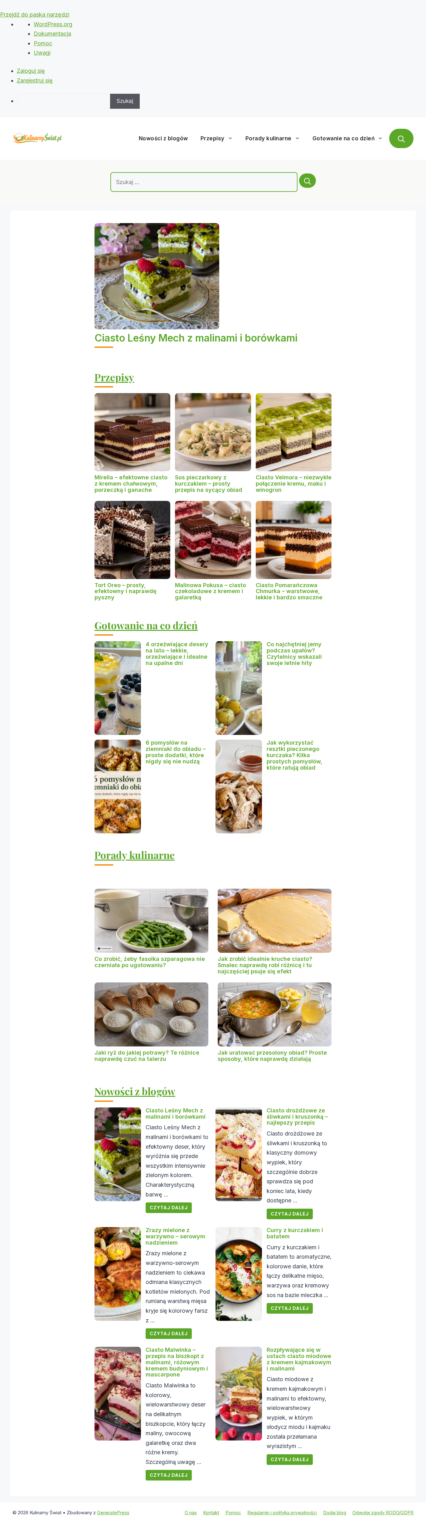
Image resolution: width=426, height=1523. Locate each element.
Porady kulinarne (268, 138)
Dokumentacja (52, 33)
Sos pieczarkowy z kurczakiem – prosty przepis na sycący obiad (208, 483)
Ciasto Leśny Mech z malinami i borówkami (196, 338)
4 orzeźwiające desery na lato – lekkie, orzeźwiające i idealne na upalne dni (177, 653)
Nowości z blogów (163, 138)
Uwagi (42, 52)
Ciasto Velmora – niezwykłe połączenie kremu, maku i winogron (294, 483)
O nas (191, 1513)
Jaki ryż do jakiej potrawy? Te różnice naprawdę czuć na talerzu (146, 1055)
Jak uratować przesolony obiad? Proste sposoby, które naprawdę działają (272, 1055)
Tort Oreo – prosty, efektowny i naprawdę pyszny (125, 591)
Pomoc (43, 43)
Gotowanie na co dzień (343, 138)
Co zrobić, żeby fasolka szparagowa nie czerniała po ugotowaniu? (149, 962)
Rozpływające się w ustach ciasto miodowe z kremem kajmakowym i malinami (299, 1358)
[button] (401, 138)
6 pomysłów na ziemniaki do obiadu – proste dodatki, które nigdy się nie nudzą (176, 751)
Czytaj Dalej (169, 1207)
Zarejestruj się (35, 80)
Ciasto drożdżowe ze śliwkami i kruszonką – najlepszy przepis (297, 1116)
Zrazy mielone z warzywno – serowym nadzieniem (175, 1236)
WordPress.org (53, 24)
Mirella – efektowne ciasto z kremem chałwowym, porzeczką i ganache (130, 483)
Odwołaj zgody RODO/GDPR (383, 1513)
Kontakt (211, 1513)
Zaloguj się (31, 70)
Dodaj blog (334, 1513)
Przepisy (213, 138)
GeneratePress (113, 1513)
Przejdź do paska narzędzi (34, 14)
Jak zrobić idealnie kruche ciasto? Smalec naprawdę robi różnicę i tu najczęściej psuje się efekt (265, 965)
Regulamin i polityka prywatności (282, 1513)
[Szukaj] (307, 180)
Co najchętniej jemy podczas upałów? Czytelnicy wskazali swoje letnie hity (294, 653)
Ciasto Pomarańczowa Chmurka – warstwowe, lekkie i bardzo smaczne (289, 591)
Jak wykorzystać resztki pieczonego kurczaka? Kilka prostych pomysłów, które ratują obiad (294, 755)
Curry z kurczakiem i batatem (295, 1233)
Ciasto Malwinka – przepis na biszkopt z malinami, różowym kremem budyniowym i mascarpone (177, 1362)
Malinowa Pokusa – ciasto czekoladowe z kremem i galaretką (210, 591)
